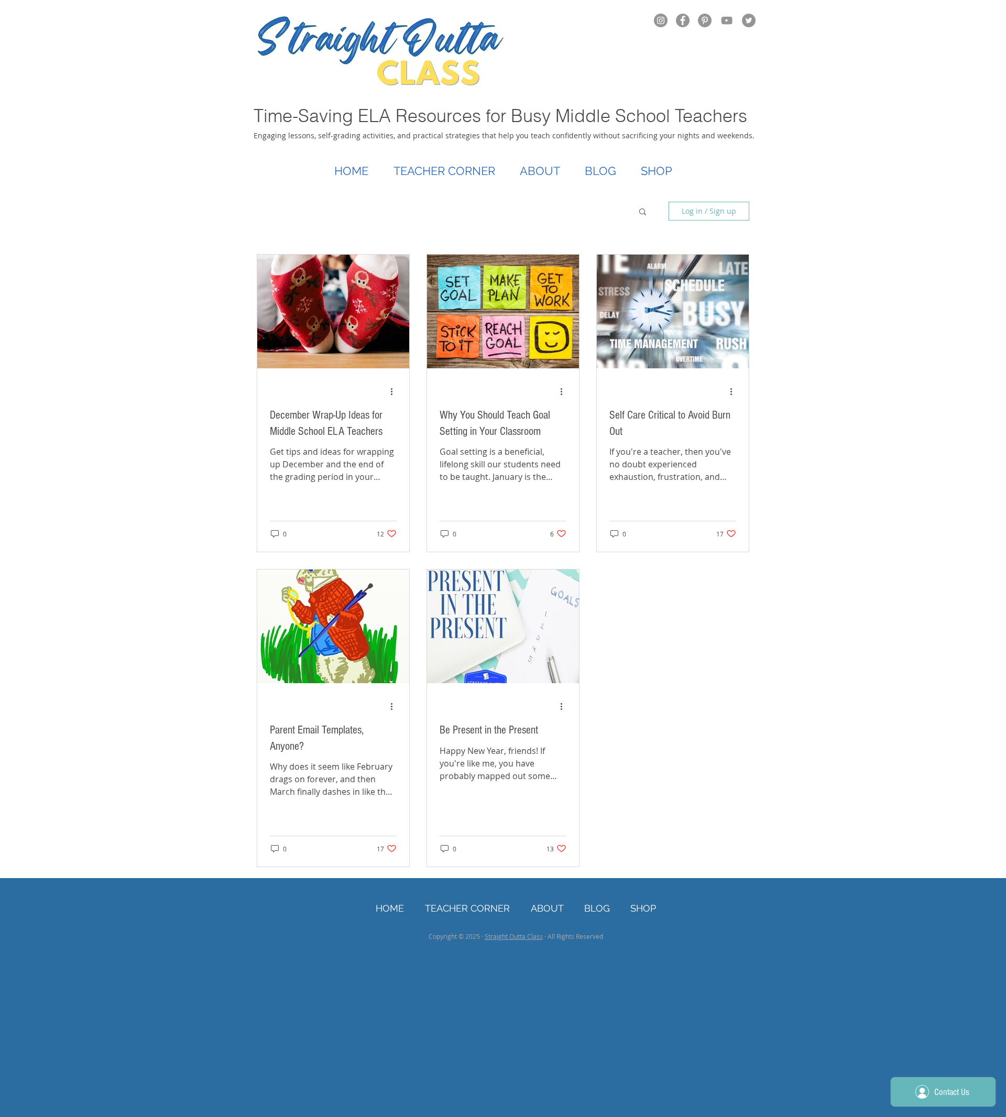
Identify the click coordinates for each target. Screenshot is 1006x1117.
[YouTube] (727, 20)
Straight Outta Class (514, 936)
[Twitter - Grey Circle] (749, 20)
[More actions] (395, 392)
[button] (643, 212)
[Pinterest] (705, 20)
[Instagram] (661, 20)
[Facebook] (683, 20)
